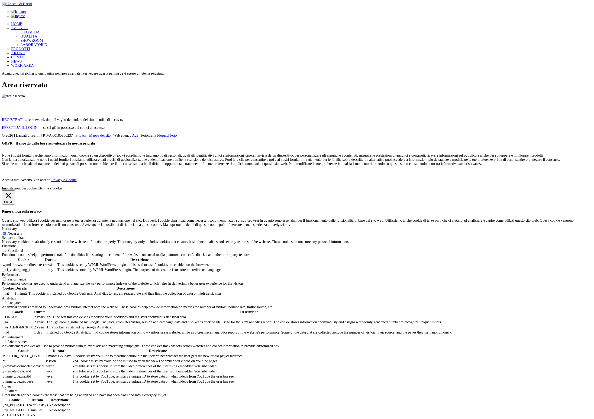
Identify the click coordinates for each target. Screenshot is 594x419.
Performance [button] (11, 275)
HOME (16, 24)
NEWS (16, 61)
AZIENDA (19, 28)
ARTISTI (18, 53)
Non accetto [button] (41, 180)
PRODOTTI (20, 49)
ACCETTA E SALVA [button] (18, 415)
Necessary (15, 233)
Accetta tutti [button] (10, 180)
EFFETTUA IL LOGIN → (22, 127)
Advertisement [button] (12, 337)
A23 (135, 135)
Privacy (81, 135)
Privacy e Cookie (64, 180)
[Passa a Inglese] (18, 16)
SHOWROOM (31, 40)
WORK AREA (22, 65)
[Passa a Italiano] (18, 12)
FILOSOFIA (30, 32)
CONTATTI (20, 57)
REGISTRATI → (15, 120)
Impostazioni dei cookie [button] (19, 188)
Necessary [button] (9, 229)
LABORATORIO (33, 45)
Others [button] (7, 386)
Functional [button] (9, 246)
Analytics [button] (9, 298)
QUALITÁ (28, 36)
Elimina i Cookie (50, 188)
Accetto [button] (26, 180)
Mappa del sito (100, 135)
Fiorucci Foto (167, 135)
